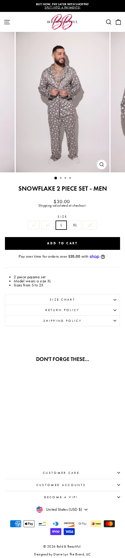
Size (62, 216)
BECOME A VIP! (61, 497)
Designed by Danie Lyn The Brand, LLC (62, 554)
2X (90, 225)
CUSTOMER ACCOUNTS (61, 485)
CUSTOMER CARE (61, 473)
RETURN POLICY (62, 310)
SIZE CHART (62, 299)
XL (75, 225)
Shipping (44, 205)
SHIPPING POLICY (62, 321)
